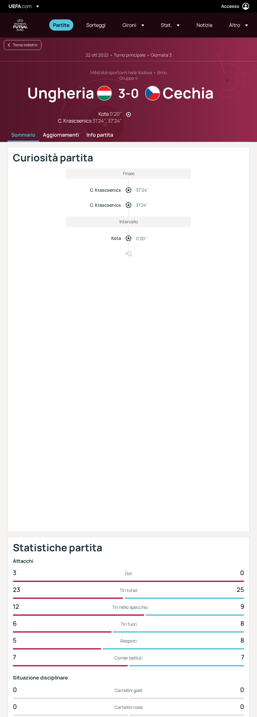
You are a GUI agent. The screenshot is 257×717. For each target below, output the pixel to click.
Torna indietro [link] (25, 45)
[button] (133, 25)
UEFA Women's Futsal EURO (21, 25)
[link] (61, 25)
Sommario (23, 135)
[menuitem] (62, 25)
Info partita (100, 135)
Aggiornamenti (61, 135)
